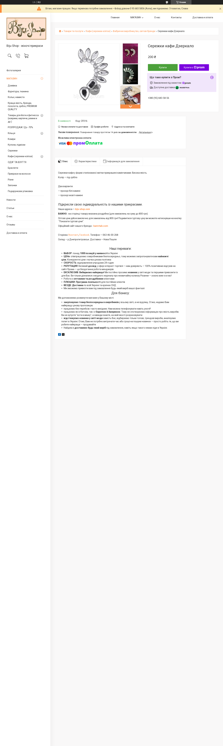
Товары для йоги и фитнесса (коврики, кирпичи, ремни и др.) (23, 118)
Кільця (11, 133)
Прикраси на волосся (19, 173)
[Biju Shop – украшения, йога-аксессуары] (25, 29)
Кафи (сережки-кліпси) (20, 156)
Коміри (11, 139)
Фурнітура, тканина (18, 91)
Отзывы (11, 224)
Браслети (13, 168)
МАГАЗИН (12, 78)
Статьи (10, 208)
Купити (163, 67)
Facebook (84, 235)
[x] (63, 335)
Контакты (176, 17)
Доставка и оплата (17, 233)
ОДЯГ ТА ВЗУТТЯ (17, 162)
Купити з (188, 67)
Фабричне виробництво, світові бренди (134, 31)
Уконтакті (73, 235)
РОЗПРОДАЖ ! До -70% (20, 127)
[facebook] (59, 335)
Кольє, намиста (16, 97)
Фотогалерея (14, 70)
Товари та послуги (73, 31)
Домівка (12, 85)
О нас (9, 216)
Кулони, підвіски (16, 144)
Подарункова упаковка (20, 191)
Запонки (12, 185)
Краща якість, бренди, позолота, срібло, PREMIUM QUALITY (22, 106)
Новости (11, 200)
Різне (11, 179)
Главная (115, 17)
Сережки (12, 150)
